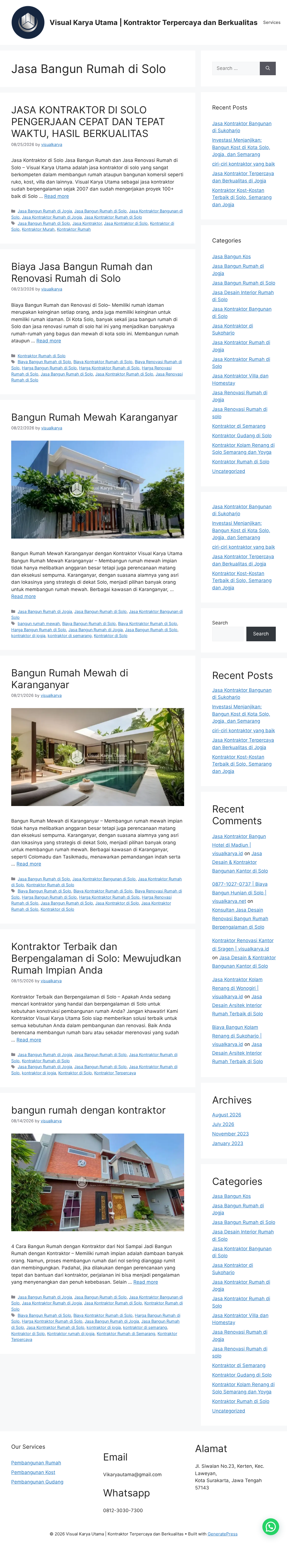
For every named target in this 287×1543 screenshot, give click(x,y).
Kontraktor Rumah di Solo (42, 355)
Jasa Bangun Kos (231, 256)
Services (272, 22)
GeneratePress (223, 1534)
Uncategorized (228, 471)
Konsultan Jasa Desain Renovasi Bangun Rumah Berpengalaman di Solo (240, 918)
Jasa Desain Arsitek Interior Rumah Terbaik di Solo (237, 1005)
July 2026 (223, 1124)
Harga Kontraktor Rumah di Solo (109, 367)
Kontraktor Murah (38, 229)
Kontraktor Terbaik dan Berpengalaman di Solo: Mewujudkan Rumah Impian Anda (96, 958)
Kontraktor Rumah (74, 229)
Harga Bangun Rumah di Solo (49, 367)
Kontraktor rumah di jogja (70, 1333)
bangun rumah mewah (39, 623)
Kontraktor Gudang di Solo (242, 435)
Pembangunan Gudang (37, 1482)
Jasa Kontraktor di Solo (126, 223)
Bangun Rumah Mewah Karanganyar (94, 417)
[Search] (268, 68)
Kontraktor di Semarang (238, 426)
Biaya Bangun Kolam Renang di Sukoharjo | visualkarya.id (237, 1035)
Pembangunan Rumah (36, 1463)
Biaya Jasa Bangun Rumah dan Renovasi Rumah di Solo (81, 272)
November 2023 (230, 1134)
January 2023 (227, 1143)
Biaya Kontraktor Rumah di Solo (103, 361)
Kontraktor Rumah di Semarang (126, 1333)
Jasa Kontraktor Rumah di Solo (113, 217)
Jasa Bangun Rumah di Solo (100, 211)
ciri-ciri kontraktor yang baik (243, 164)
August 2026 (226, 1115)
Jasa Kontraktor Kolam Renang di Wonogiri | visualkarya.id (237, 988)
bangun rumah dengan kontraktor (88, 1110)
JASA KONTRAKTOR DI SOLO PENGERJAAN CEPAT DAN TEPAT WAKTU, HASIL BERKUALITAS (88, 121)
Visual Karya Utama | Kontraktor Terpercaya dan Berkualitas (154, 22)
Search (220, 623)
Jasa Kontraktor (87, 223)
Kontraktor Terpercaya (115, 1072)
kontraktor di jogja (28, 635)
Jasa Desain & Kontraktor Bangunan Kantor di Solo (240, 862)
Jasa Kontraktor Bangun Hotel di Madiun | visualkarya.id (239, 845)
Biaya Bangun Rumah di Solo (44, 361)
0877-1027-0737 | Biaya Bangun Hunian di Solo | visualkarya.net (240, 892)
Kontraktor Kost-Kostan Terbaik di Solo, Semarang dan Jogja (242, 197)
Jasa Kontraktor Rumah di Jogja (52, 217)
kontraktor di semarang (70, 635)
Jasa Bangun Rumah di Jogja (45, 211)
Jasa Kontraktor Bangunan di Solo (104, 878)
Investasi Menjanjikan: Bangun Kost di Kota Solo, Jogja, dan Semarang (241, 147)
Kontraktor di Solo (111, 635)
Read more (56, 196)
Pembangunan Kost (33, 1472)
